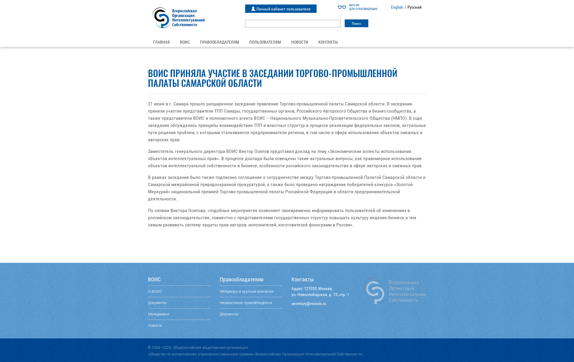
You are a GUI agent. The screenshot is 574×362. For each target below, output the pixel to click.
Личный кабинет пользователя (283, 9)
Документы (157, 302)
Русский (414, 7)
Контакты (328, 42)
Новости (299, 42)
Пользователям (265, 42)
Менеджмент (159, 314)
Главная (161, 42)
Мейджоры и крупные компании (247, 291)
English (397, 7)
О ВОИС (155, 291)
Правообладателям (219, 42)
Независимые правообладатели (246, 302)
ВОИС (185, 42)
